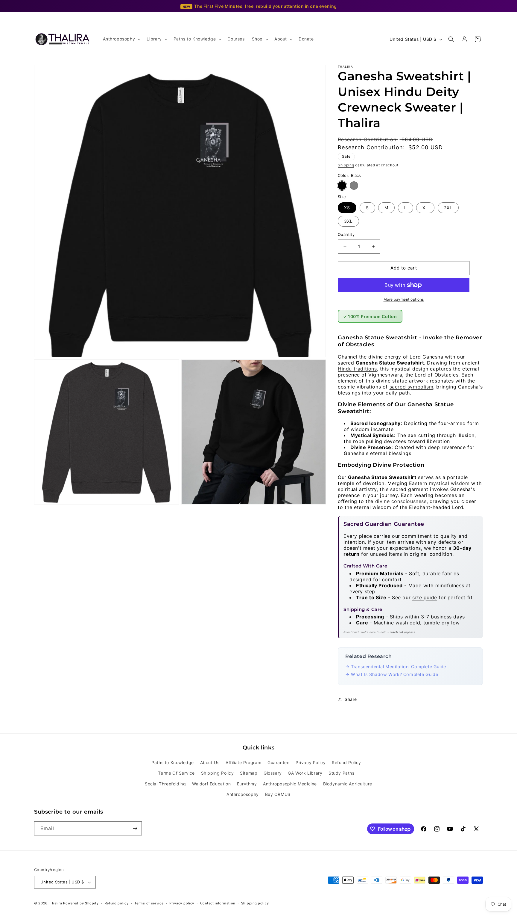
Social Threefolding (165, 783)
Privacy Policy (311, 762)
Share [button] (351, 699)
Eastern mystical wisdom (439, 483)
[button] (121, 39)
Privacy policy (181, 903)
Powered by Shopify (81, 903)
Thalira (56, 903)
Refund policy (117, 903)
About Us (210, 762)
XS (347, 207)
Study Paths (342, 773)
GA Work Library (305, 773)
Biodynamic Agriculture (347, 783)
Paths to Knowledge (172, 762)
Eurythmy (247, 783)
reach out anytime (402, 632)
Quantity (346, 234)
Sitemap (248, 773)
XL (425, 207)
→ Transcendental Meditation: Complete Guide (395, 666)
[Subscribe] (135, 828)
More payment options (404, 299)
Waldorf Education (211, 783)
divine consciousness (401, 501)
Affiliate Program (243, 762)
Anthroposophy (242, 794)
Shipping (346, 165)
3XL (348, 221)
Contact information (217, 903)
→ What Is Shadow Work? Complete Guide (391, 674)
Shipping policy (255, 903)
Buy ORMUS (278, 794)
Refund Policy (346, 762)
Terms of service (148, 903)
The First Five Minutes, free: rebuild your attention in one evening (265, 6)
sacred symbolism (412, 387)
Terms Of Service (176, 773)
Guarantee (278, 762)
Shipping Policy (217, 773)
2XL (448, 207)
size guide (424, 597)
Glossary (273, 773)
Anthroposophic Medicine (290, 783)
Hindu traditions (357, 369)
